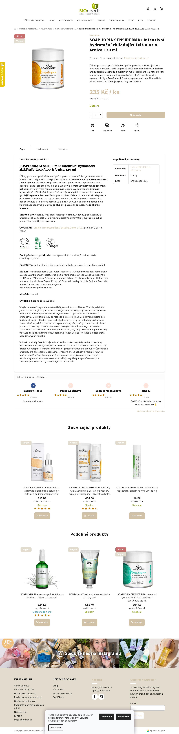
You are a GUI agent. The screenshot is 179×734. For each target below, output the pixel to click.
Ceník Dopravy (21, 685)
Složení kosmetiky (62, 693)
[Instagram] (101, 697)
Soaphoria (95, 35)
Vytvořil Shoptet (157, 730)
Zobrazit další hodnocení (150, 411)
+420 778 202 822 (101, 690)
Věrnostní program (24, 689)
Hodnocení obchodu (25, 693)
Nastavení (56, 727)
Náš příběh (58, 689)
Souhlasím (123, 716)
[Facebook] (95, 697)
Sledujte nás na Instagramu (93, 653)
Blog (55, 685)
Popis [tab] (22, 149)
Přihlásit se (137, 715)
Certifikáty (58, 697)
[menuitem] (34, 21)
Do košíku (137, 115)
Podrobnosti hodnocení (136, 58)
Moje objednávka (23, 719)
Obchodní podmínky (24, 701)
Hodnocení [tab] (42, 149)
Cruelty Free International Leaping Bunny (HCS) (58, 228)
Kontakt (18, 716)
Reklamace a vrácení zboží (28, 697)
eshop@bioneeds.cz (102, 687)
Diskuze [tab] (63, 149)
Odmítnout (106, 716)
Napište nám (20, 712)
